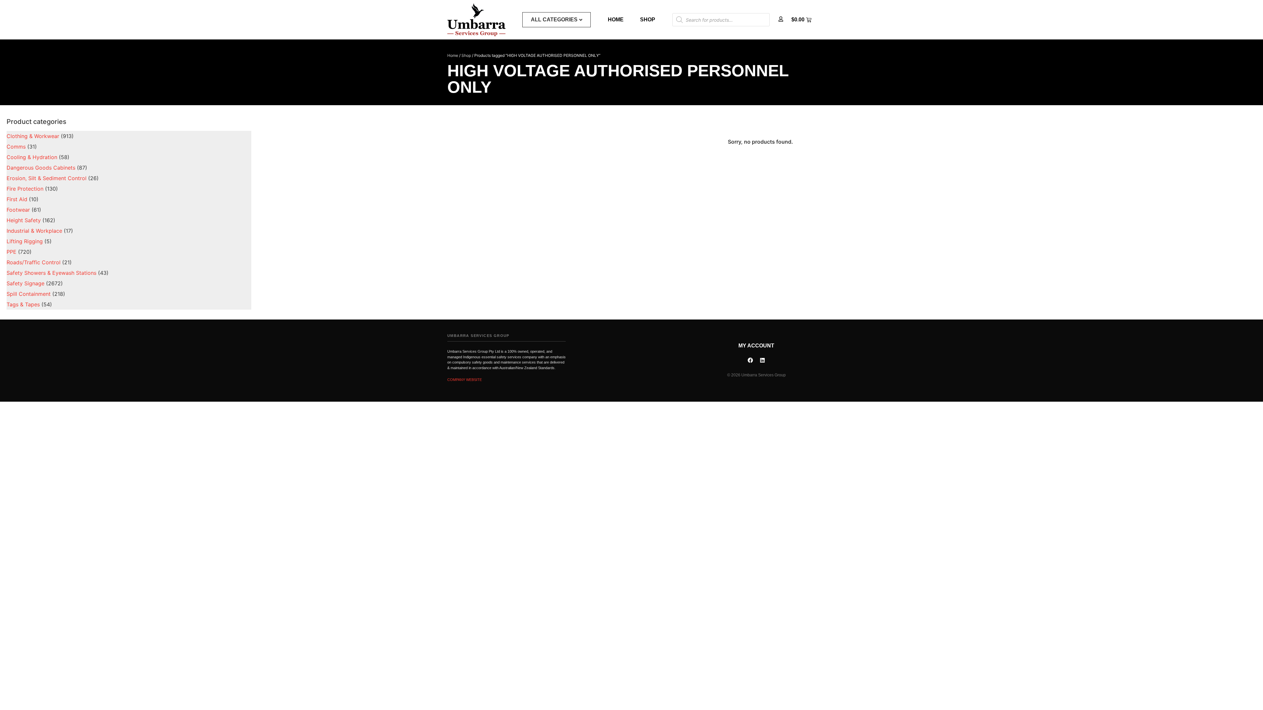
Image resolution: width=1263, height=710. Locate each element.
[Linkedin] (762, 360)
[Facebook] (750, 360)
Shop (647, 19)
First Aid (17, 199)
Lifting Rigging (25, 241)
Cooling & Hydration (32, 157)
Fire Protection (25, 188)
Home (616, 19)
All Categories (554, 19)
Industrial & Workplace (34, 230)
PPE (11, 251)
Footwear (18, 209)
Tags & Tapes (23, 304)
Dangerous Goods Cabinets (41, 167)
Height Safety (24, 220)
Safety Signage (25, 283)
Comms (16, 146)
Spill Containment (29, 294)
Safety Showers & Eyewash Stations (51, 273)
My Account (756, 345)
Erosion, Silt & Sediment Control (47, 178)
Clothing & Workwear (33, 136)
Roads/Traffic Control (34, 262)
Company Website (464, 380)
